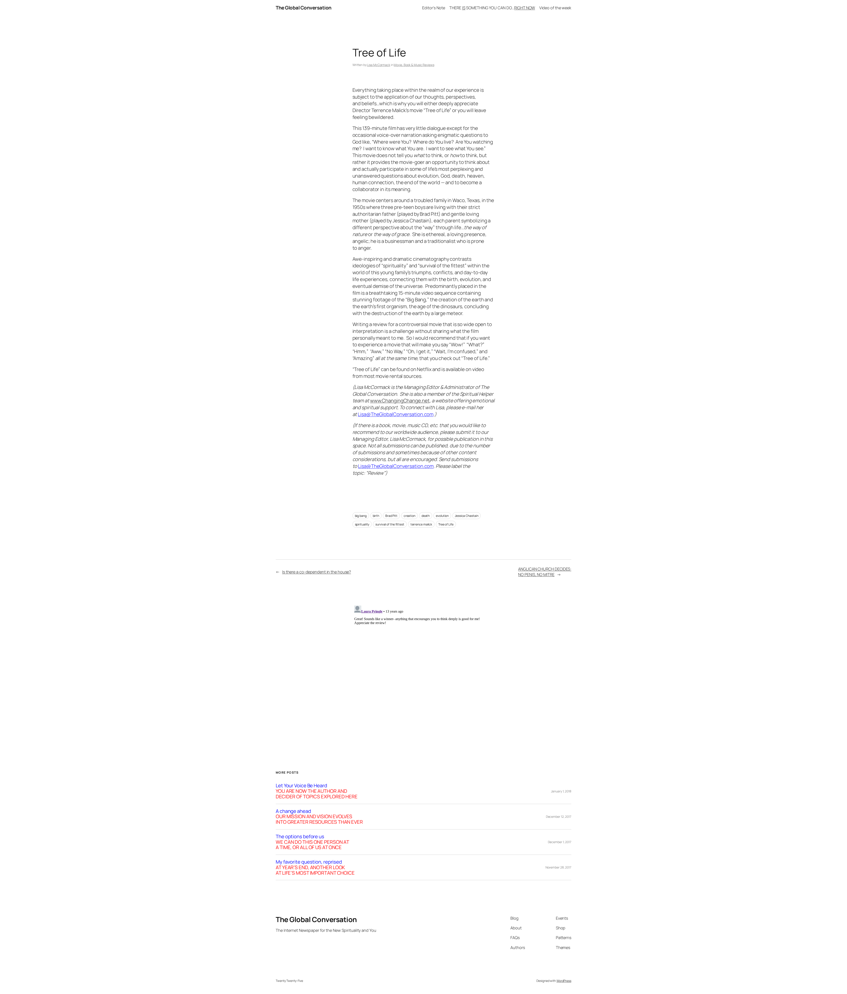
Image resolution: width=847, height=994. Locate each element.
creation (409, 516)
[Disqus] (423, 659)
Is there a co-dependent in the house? (316, 571)
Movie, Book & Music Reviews (414, 65)
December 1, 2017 (559, 842)
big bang (361, 516)
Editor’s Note (433, 7)
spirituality (362, 524)
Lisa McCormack (378, 65)
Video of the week (555, 7)
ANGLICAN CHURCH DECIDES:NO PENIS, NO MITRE (544, 571)
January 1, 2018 (561, 791)
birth (376, 516)
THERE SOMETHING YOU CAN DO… (492, 7)
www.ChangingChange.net (400, 400)
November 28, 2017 (558, 867)
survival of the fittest (389, 524)
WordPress (564, 981)
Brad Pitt (391, 516)
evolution (442, 516)
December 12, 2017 (558, 816)
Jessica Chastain (466, 516)
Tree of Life (445, 524)
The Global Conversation (304, 7)
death (426, 516)
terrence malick (421, 524)
